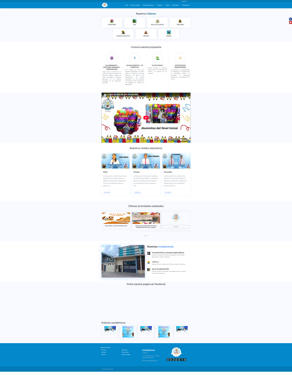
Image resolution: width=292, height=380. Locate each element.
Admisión (104, 352)
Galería (167, 5)
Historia (103, 354)
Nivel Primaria (125, 352)
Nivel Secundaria (126, 354)
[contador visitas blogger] (176, 359)
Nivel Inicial (124, 350)
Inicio (126, 5)
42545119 (184, 1)
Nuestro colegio (135, 5)
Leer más (107, 192)
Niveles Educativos (148, 5)
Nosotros (104, 350)
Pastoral (159, 5)
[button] (145, 235)
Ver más (146, 226)
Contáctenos (185, 5)
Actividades (175, 5)
